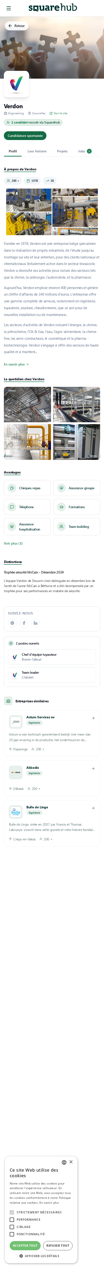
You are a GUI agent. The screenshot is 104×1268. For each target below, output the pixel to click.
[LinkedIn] (35, 623)
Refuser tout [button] (57, 1245)
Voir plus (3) (13, 543)
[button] (41, 1255)
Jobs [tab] (84, 151)
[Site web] (12, 623)
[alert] (41, 1209)
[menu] (9, 8)
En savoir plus (14, 364)
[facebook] (24, 623)
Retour (20, 25)
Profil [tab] (13, 151)
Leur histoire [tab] (37, 151)
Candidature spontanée (25, 135)
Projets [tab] (62, 151)
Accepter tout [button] (25, 1245)
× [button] (71, 1162)
